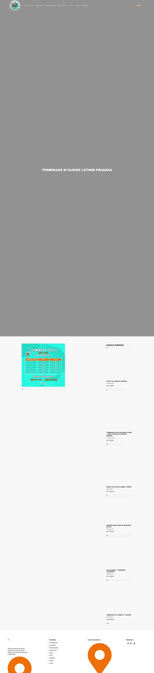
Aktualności (39, 5)
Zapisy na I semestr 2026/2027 (116, 381)
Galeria (77, 5)
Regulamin (85, 5)
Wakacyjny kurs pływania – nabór (118, 487)
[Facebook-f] (128, 643)
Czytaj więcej (110, 385)
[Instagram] (131, 643)
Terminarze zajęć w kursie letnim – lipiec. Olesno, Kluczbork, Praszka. (119, 434)
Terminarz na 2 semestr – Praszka (118, 615)
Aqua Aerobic (62, 5)
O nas (71, 5)
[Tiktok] (134, 643)
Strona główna (29, 5)
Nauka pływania (51, 5)
